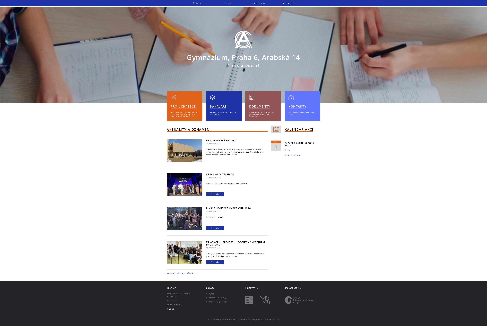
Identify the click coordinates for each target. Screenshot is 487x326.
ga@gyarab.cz (174, 304)
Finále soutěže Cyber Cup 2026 (228, 208)
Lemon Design (271, 319)
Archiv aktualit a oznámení (180, 273)
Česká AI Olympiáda (220, 174)
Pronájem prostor (218, 302)
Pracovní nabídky (217, 298)
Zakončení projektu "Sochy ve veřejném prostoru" (235, 243)
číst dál (215, 194)
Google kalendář (293, 155)
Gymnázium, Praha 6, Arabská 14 (243, 57)
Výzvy (211, 293)
